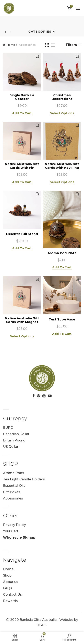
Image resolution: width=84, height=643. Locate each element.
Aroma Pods (13, 473)
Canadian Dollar (16, 434)
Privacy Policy (14, 525)
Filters (71, 45)
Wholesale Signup (19, 537)
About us (10, 582)
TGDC (42, 625)
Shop (7, 575)
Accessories (13, 498)
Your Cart (10, 531)
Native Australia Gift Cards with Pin (22, 166)
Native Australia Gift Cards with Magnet (22, 320)
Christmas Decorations (62, 97)
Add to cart (22, 113)
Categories (39, 31)
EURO (8, 428)
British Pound (14, 440)
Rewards (10, 601)
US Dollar (10, 447)
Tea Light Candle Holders (24, 479)
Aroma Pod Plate (62, 253)
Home (11, 44)
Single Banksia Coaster (22, 97)
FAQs (7, 588)
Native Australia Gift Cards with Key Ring (62, 166)
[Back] (8, 32)
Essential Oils (14, 486)
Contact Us (12, 594)
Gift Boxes (11, 492)
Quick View (37, 56)
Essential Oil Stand (22, 234)
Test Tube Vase (62, 319)
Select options (62, 113)
